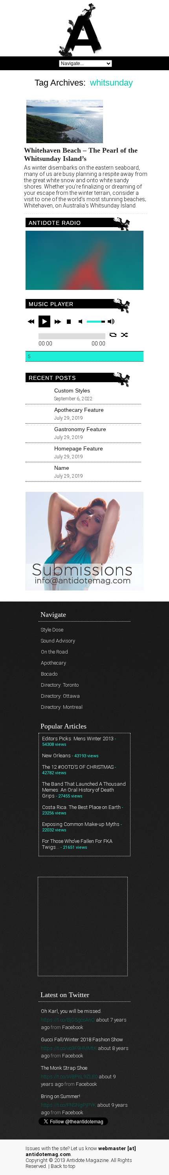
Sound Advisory (58, 641)
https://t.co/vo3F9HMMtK (69, 1048)
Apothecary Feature (79, 410)
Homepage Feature (78, 448)
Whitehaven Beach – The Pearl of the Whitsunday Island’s (81, 154)
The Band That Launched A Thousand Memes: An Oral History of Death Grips (84, 790)
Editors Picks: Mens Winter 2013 (78, 739)
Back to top (63, 1166)
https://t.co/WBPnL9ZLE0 (69, 1077)
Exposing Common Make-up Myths (80, 824)
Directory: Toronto (60, 685)
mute (81, 322)
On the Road (54, 652)
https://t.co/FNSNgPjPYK (68, 1105)
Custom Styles (72, 390)
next (57, 321)
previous (31, 321)
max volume (110, 322)
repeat (113, 334)
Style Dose (52, 630)
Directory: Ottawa (60, 696)
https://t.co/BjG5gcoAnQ (68, 1020)
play (44, 321)
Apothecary (53, 663)
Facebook (72, 1027)
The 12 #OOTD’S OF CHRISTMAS (78, 767)
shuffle (125, 334)
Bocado (49, 674)
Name (61, 468)
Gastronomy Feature (80, 429)
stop (68, 321)
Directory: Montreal (62, 707)
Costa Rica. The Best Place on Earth (81, 807)
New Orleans (56, 755)
